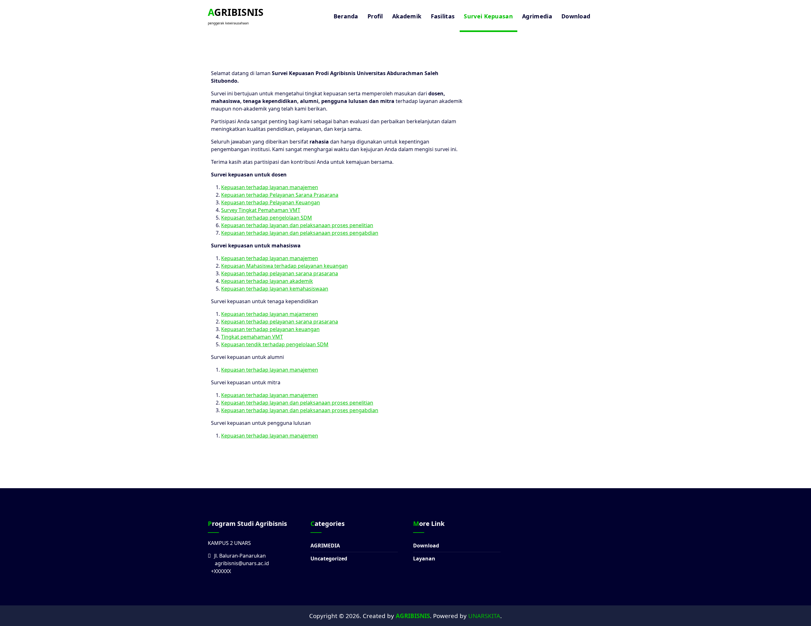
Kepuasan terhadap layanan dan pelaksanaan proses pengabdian (299, 232)
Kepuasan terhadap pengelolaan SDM (266, 217)
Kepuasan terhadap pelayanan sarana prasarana (279, 273)
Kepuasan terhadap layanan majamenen (269, 313)
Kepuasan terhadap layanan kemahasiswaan (274, 288)
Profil (375, 16)
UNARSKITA (484, 616)
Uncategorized (328, 558)
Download (575, 16)
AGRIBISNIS (413, 616)
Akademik (406, 16)
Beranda (346, 16)
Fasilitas (443, 16)
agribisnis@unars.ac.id (242, 563)
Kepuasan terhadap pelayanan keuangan (270, 329)
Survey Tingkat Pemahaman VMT (260, 210)
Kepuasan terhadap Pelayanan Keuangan (270, 202)
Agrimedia (537, 16)
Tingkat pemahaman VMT (252, 336)
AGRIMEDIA (325, 545)
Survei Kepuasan (488, 16)
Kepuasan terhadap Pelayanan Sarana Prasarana (279, 194)
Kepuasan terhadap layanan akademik (267, 281)
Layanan (424, 558)
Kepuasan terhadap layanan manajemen (269, 187)
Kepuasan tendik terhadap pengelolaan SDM (275, 344)
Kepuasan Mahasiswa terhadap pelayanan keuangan (284, 265)
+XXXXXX (221, 571)
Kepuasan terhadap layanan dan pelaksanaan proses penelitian (297, 225)
